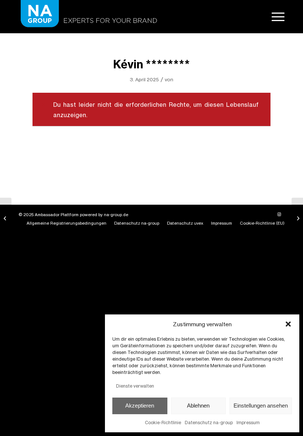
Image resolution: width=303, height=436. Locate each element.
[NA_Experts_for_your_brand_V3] (87, 16)
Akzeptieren (139, 405)
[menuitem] (274, 16)
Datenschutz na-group (209, 422)
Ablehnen (198, 405)
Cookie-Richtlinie (163, 422)
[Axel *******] (5, 218)
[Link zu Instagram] (279, 214)
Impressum (248, 422)
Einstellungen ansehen (261, 405)
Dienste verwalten (135, 386)
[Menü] (274, 16)
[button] (288, 324)
